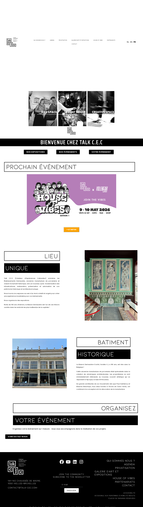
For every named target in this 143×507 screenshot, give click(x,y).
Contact (74, 44)
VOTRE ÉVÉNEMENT (45, 420)
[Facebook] (62, 462)
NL (128, 42)
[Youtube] (68, 462)
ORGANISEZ (118, 408)
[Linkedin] (75, 462)
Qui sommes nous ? (39, 40)
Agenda (52, 40)
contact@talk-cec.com (22, 487)
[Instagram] (81, 462)
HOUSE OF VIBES (98, 40)
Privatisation (63, 40)
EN (131, 42)
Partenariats (111, 40)
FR (135, 42)
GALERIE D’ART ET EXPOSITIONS (80, 40)
